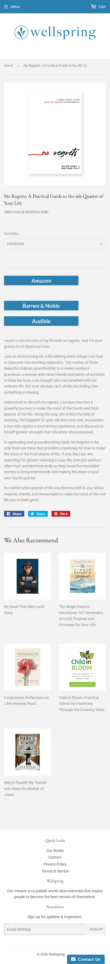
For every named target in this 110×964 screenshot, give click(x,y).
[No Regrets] (41, 284)
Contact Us (88, 959)
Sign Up (96, 929)
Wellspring (57, 954)
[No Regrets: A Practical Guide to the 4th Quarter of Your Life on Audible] (41, 324)
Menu (15, 7)
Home (8, 66)
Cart (102, 7)
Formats (11, 233)
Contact (55, 857)
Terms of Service (55, 871)
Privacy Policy (55, 864)
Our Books (55, 850)
